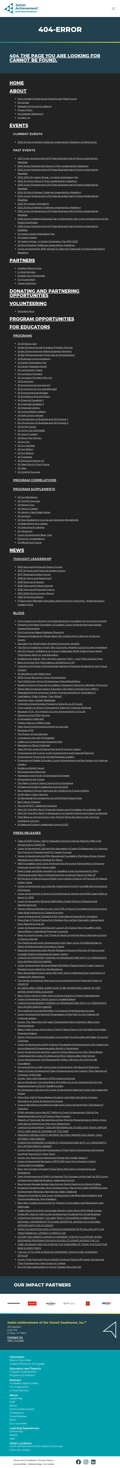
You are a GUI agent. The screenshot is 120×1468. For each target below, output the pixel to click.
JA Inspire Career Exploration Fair (36, 233)
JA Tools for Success (29, 472)
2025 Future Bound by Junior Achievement (42, 677)
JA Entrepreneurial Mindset (33, 392)
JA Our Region (26, 453)
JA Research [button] (17, 1412)
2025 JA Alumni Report (30, 597)
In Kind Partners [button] (19, 1390)
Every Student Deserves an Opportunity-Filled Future (47, 98)
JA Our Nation (25, 449)
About (18, 91)
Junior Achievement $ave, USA (35, 535)
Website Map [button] (35, 1464)
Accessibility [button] (19, 1464)
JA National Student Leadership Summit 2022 (43, 824)
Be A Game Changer (29, 802)
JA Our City (24, 441)
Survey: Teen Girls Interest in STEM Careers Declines (46, 1078)
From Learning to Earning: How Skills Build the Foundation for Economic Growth (62, 621)
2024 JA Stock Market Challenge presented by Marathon (49, 192)
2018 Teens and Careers (31, 582)
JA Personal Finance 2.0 (31, 460)
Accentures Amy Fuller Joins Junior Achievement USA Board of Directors (58, 1067)
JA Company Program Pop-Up (35, 377)
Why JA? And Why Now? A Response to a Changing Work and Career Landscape (62, 813)
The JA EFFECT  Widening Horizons (37, 805)
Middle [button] (14, 1435)
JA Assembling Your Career (33, 523)
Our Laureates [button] (18, 1423)
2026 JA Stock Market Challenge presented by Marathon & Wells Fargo (57, 142)
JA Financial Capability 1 (31, 400)
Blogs (18, 613)
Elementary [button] (16, 1431)
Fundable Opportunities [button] (24, 1383)
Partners (22, 260)
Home (17, 83)
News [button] (13, 1419)
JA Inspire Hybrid (27, 237)
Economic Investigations (31, 538)
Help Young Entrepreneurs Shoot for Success (43, 726)
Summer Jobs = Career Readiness (36, 700)
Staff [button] (12, 1402)
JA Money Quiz (26, 504)
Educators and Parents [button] (25, 1368)
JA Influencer (25, 531)
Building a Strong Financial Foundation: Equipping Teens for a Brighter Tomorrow (63, 685)
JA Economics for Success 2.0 (34, 385)
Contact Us (24, 117)
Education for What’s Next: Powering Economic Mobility (49, 643)
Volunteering (28, 303)
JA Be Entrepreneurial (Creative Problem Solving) (45, 347)
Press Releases (27, 833)
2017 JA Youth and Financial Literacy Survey (41, 570)
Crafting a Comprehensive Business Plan (40, 741)
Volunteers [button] (17, 1357)
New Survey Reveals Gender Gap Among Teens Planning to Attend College (59, 1184)
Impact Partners (27, 283)
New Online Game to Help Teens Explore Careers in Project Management (59, 995)
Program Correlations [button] (22, 1375)
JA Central (23, 102)
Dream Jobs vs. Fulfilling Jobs (34, 722)
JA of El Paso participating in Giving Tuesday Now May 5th (49, 1267)
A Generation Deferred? (31, 719)
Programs (22, 335)
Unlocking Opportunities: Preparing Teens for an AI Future (50, 703)
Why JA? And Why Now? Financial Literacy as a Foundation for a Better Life (59, 809)
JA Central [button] (49, 1464)
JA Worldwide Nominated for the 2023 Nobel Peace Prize (50, 798)
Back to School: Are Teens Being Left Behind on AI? (46, 662)
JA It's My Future (27, 426)
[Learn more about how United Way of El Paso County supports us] (69, 1303)
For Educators (30, 327)
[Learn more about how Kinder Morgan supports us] (14, 1303)
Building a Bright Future (31, 768)
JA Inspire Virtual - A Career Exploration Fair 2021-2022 (48, 241)
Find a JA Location (20, 1450)
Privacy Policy (25, 110)
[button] (79, 1462)
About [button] (14, 1395)
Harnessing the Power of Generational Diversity (44, 775)
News (17, 550)
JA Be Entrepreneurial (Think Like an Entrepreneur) (46, 355)
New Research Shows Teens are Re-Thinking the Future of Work (53, 790)
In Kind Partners (26, 272)
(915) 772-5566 (15, 1340)
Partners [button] (15, 1380)
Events (19, 125)
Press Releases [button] (18, 1416)
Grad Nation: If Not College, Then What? (40, 696)
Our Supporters (26, 279)
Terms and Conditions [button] (25, 1460)
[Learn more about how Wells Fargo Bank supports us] (88, 1303)
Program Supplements (34, 489)
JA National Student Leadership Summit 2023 (43, 786)
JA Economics (25, 381)
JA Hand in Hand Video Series (34, 512)
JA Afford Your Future (30, 542)
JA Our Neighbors (27, 497)
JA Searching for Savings (31, 527)
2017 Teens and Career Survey (34, 574)
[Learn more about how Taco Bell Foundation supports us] (51, 1303)
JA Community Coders (30, 370)
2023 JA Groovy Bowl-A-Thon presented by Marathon (47, 181)
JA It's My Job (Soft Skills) (31, 430)
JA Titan (22, 468)
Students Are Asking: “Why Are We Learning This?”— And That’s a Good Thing (60, 658)
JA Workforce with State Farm (34, 673)
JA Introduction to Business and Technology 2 (43, 422)
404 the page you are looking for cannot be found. (55, 58)
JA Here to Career (28, 508)
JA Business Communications (34, 358)
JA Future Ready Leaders (32, 411)
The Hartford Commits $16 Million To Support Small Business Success (56, 1010)
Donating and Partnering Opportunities (44, 293)
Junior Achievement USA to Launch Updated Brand (46, 999)
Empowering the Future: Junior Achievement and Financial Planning (56, 753)
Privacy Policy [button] (45, 1460)
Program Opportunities (42, 319)
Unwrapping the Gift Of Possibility (36, 737)
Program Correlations (34, 480)
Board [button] (13, 1405)
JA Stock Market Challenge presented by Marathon (46, 245)
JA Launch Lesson (28, 434)
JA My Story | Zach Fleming (33, 794)
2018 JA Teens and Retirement (35, 578)
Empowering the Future (31, 779)
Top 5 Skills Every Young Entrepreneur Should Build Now (49, 681)
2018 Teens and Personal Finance (36, 589)
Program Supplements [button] (23, 1371)
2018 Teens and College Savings (35, 585)
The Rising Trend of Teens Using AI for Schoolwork (45, 783)
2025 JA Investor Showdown (33, 203)
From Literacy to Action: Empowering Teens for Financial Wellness (54, 707)
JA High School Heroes (30, 415)
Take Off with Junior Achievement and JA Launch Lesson (49, 749)
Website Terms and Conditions (34, 106)
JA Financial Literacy (29, 407)
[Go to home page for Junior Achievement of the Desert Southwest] (21, 8)
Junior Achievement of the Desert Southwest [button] (36, 1446)
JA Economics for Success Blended (37, 389)
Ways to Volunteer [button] (20, 1360)
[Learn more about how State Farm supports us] (32, 1303)
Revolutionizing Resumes (32, 771)
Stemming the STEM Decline (34, 715)
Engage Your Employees (31, 275)
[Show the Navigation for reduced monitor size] (113, 9)
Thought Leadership (32, 559)
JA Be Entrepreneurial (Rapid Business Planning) (45, 351)
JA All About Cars (27, 343)
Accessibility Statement (30, 113)
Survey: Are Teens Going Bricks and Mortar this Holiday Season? (53, 1157)
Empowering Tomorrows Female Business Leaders (46, 756)
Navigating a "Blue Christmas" (34, 745)
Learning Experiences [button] (24, 1428)
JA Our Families (26, 445)
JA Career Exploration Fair (32, 362)
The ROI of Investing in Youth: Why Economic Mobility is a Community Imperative (62, 647)
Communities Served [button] (22, 1409)
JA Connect (24, 516)
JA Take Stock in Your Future (33, 464)
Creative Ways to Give (29, 268)
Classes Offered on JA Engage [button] (27, 1363)
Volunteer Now (26, 311)
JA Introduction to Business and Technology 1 (43, 419)
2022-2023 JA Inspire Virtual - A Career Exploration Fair (48, 177)
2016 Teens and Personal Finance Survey (40, 567)
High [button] (12, 1438)
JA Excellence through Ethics (34, 396)
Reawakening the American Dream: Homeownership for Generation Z (57, 692)
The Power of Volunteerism (33, 734)
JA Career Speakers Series (32, 366)
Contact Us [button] (15, 1337)
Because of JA (26, 730)
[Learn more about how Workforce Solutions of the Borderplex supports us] (106, 1303)
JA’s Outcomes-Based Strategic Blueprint (41, 632)
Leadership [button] (16, 1398)
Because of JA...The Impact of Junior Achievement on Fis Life (51, 711)
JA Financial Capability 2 (31, 404)
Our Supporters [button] (19, 1386)
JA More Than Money (29, 438)
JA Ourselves (25, 456)
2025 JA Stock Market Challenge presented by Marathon (49, 207)
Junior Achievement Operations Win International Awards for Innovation (58, 916)
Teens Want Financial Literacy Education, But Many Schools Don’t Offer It (58, 689)
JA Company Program (30, 373)
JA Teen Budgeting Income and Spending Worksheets (48, 520)
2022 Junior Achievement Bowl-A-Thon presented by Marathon (53, 166)
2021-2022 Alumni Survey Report (36, 593)
